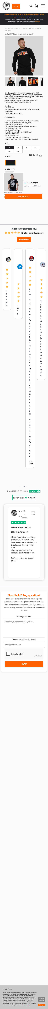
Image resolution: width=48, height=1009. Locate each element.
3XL (18, 151)
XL (35, 147)
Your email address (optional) (24, 640)
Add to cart (24, 197)
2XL (9, 151)
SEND (24, 664)
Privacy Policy (25, 1005)
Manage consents (41, 999)
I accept (41, 1005)
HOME (6, 28)
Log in (16, 6)
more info (32, 17)
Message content (24, 617)
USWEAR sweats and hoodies (18, 28)
